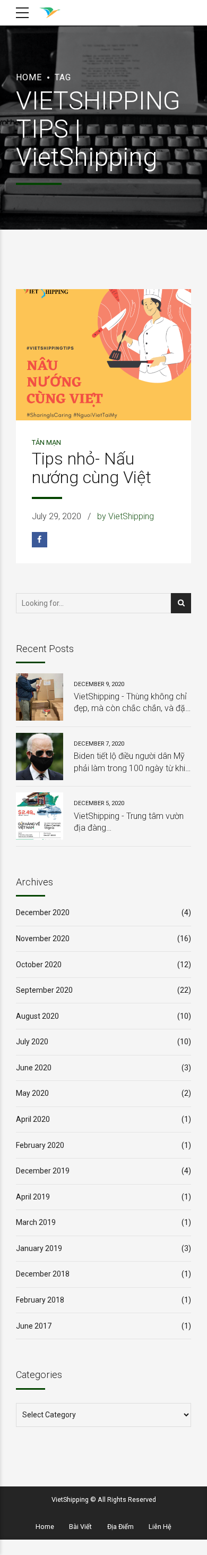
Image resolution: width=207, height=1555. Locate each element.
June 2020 (33, 1067)
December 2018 (43, 1274)
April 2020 (33, 1119)
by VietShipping (125, 516)
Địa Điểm (120, 1527)
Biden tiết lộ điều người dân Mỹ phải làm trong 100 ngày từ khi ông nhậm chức (129, 762)
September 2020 (44, 990)
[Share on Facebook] (39, 539)
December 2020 (43, 912)
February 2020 (40, 1145)
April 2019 (33, 1197)
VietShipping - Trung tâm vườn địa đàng (129, 822)
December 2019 (43, 1171)
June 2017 (33, 1326)
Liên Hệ (160, 1527)
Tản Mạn (46, 442)
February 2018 (40, 1300)
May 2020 (32, 1093)
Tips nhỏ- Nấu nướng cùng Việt (91, 468)
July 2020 (32, 1041)
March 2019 (36, 1222)
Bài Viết (80, 1527)
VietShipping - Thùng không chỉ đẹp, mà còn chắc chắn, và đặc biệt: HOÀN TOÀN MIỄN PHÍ (132, 703)
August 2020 (37, 1016)
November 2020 (43, 938)
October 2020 (39, 964)
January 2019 (39, 1248)
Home (29, 77)
